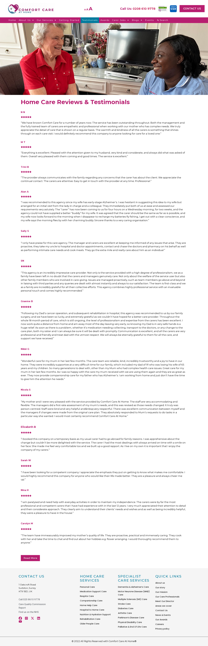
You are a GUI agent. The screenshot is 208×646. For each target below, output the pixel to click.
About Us (25, 20)
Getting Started (69, 20)
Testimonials (90, 20)
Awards (104, 20)
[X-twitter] (32, 618)
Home (12, 20)
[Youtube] (20, 621)
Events (149, 20)
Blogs (135, 20)
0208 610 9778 (144, 8)
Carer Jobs (119, 20)
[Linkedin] (38, 618)
